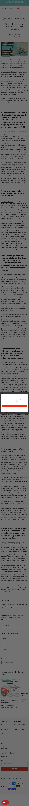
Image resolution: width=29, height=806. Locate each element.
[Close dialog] (27, 395)
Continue (14, 406)
